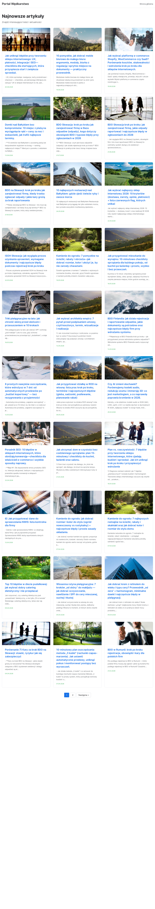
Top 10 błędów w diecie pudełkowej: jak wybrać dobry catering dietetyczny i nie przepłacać (26, 587)
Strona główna (146, 4)
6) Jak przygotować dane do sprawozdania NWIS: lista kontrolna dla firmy (25, 522)
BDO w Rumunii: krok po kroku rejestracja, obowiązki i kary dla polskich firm (126, 653)
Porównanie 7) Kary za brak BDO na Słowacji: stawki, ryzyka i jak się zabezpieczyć (25, 653)
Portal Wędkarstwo (15, 4)
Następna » (83, 695)
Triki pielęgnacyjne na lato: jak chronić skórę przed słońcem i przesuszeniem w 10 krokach (22, 322)
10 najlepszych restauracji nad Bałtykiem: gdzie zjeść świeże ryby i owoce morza (77, 193)
